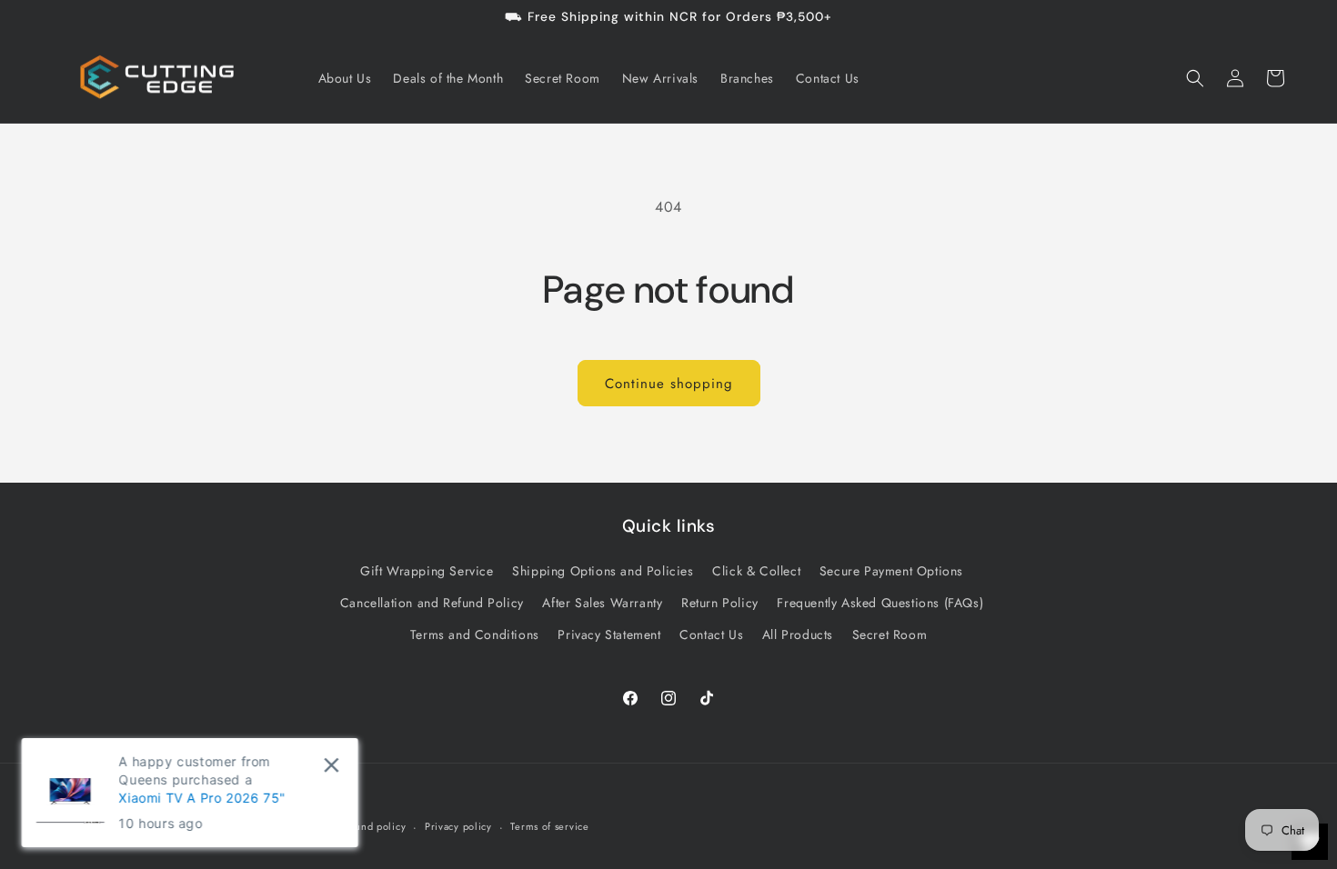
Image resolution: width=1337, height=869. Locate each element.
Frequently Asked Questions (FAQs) (880, 603)
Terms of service (549, 826)
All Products (797, 634)
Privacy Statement (609, 634)
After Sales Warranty (602, 603)
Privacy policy (458, 826)
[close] (331, 765)
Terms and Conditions (474, 634)
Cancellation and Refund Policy (432, 603)
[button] (1195, 78)
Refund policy (372, 826)
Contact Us (711, 634)
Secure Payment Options (891, 571)
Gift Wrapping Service (427, 571)
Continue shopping (669, 384)
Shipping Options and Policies (602, 571)
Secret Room (890, 634)
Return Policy (720, 603)
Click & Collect (756, 571)
